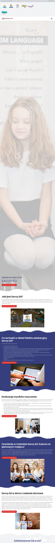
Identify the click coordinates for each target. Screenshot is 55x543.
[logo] (7, 17)
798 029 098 (51, 1)
